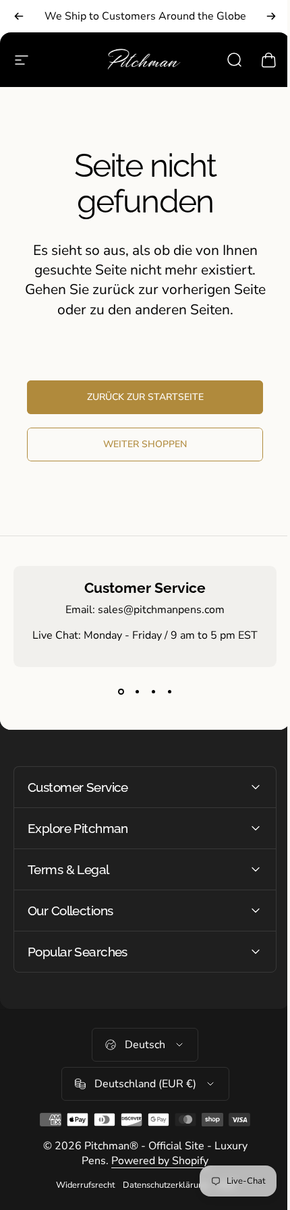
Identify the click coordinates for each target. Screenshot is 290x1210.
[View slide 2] (137, 691)
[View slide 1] (121, 691)
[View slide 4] (169, 691)
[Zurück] (19, 16)
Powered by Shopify (155, 1160)
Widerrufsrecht (80, 1185)
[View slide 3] (153, 691)
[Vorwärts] (271, 16)
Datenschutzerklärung (160, 1185)
